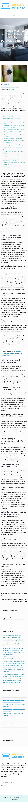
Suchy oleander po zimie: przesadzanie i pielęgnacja (14, 705)
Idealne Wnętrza (17, 797)
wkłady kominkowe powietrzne (11, 610)
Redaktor (6, 84)
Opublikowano (10, 87)
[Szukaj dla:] (14, 623)
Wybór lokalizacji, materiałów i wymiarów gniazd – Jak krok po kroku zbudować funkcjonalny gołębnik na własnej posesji (14, 676)
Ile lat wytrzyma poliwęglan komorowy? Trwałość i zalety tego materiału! (13, 657)
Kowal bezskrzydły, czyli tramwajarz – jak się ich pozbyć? (14, 710)
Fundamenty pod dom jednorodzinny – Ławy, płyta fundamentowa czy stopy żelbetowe (13, 669)
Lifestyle (12, 89)
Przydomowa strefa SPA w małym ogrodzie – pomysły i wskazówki (12, 681)
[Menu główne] (14, 15)
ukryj (11, 116)
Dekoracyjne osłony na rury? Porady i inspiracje (13, 714)
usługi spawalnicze (8, 740)
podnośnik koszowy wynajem (11, 733)
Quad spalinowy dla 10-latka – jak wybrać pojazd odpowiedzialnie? (12, 636)
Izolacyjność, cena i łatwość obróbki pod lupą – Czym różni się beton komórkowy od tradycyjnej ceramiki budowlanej (14, 663)
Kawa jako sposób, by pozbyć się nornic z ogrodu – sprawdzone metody (13, 701)
